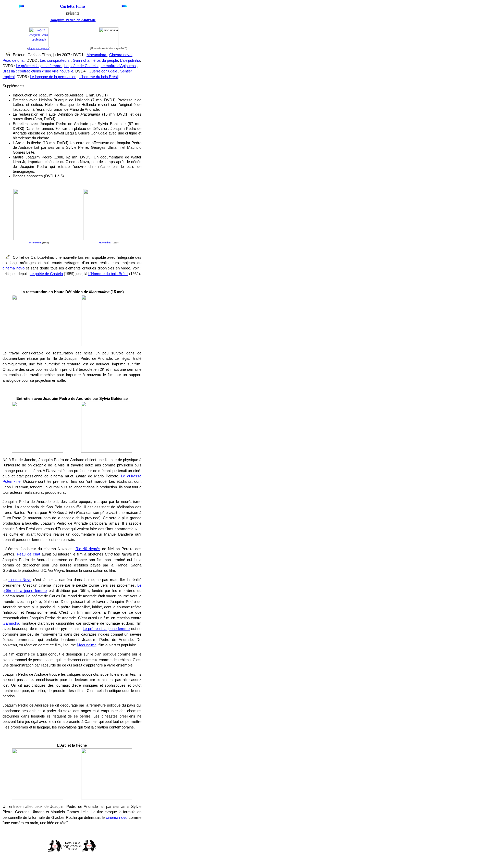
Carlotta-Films (72, 6)
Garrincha (11, 623)
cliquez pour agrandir (38, 48)
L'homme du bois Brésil (98, 77)
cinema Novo (19, 580)
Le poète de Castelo (81, 66)
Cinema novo (120, 55)
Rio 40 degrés (88, 549)
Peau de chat (13, 60)
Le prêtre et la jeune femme (39, 66)
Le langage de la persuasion (53, 77)
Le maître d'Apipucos (118, 66)
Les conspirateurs (55, 60)
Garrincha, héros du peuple (95, 60)
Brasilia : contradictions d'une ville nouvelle (38, 71)
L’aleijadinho (130, 60)
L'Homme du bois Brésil (108, 274)
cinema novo (13, 268)
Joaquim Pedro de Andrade (73, 20)
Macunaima (97, 55)
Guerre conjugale (103, 71)
